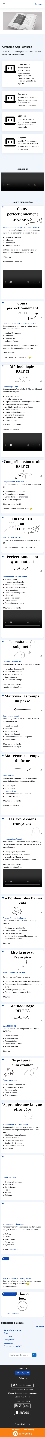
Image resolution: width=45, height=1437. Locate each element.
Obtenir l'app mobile (22, 1397)
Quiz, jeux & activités (11, 1313)
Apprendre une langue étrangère (15, 1124)
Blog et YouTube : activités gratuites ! (17, 1278)
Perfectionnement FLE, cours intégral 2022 (19, 323)
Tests (6, 1333)
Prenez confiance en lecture (14, 972)
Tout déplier (39, 1326)
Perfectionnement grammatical (15, 577)
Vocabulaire (8, 1343)
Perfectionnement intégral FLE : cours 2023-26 (21, 228)
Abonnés (7, 1336)
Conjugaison (9, 1340)
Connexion (39, 4)
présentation (13, 1249)
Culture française (9, 1177)
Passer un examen (10, 1080)
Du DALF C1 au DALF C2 (12, 538)
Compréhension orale (12, 1330)
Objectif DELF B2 (9, 1026)
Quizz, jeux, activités (12, 1346)
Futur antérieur (11, 791)
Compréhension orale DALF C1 (15, 482)
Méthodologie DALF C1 (12, 386)
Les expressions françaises (13, 839)
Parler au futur (8, 776)
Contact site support (24, 1385)
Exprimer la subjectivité (12, 662)
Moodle (27, 1424)
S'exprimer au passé (11, 716)
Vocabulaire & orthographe (13, 1224)
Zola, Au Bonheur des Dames (14, 918)
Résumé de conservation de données (22, 1393)
